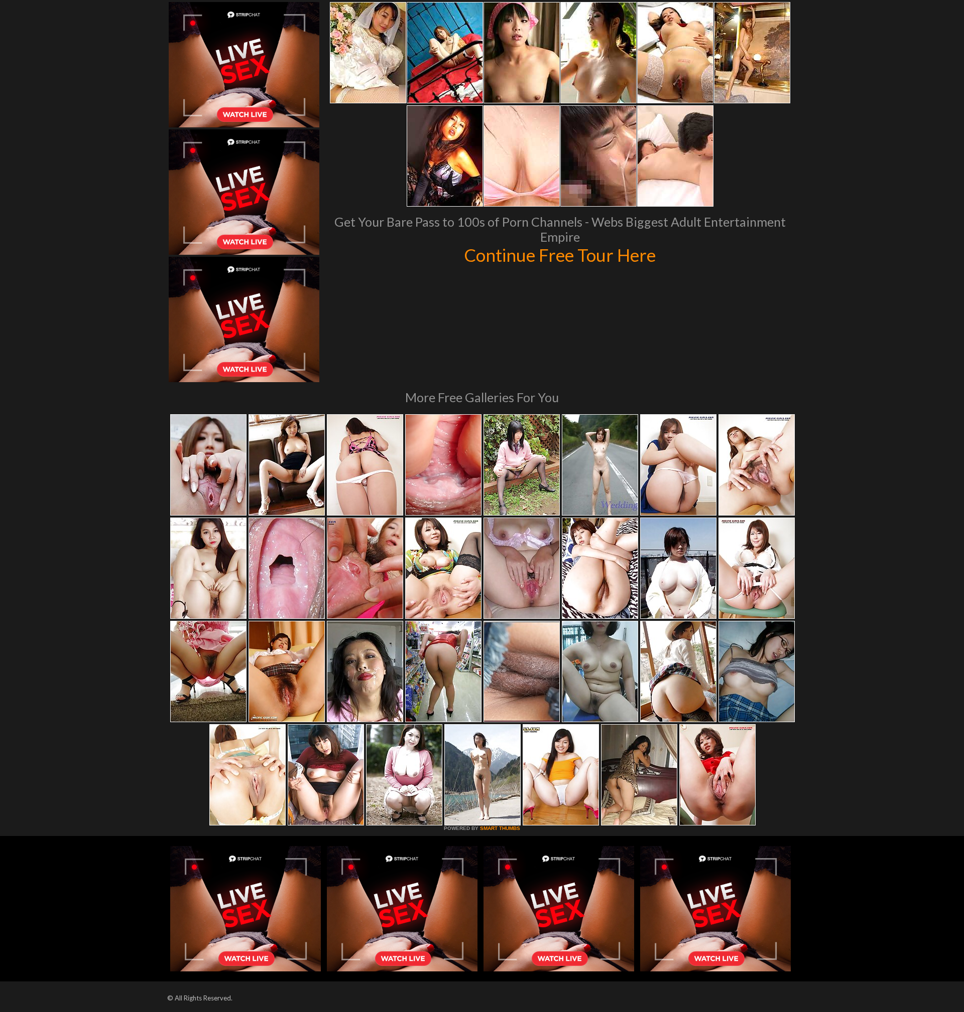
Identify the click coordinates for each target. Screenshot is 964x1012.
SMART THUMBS (500, 828)
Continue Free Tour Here (560, 254)
